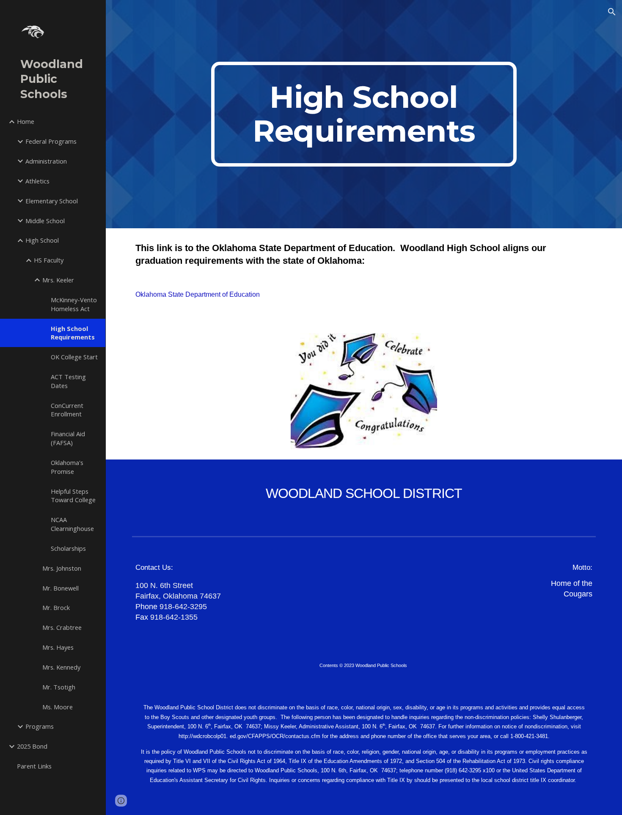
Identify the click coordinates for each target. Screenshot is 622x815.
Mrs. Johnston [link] (61, 568)
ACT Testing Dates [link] (68, 381)
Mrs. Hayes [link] (58, 647)
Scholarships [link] (68, 548)
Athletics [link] (37, 181)
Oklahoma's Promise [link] (67, 467)
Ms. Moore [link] (57, 707)
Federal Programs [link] (51, 141)
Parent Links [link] (34, 766)
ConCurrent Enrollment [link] (67, 409)
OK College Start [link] (74, 357)
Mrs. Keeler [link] (58, 280)
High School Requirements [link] (73, 333)
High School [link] (42, 240)
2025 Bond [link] (32, 746)
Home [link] (25, 121)
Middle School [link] (45, 220)
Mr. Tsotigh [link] (58, 687)
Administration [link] (46, 161)
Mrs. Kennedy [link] (61, 667)
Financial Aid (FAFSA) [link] (68, 438)
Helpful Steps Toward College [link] (73, 495)
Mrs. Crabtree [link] (62, 627)
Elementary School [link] (51, 201)
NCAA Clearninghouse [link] (72, 524)
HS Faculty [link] (48, 260)
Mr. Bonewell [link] (60, 588)
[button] (612, 12)
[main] (363, 114)
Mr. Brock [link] (56, 607)
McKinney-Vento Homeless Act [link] (74, 304)
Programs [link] (39, 726)
